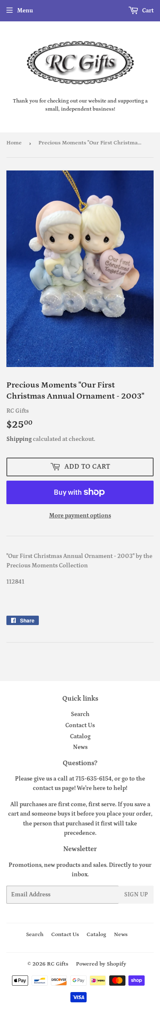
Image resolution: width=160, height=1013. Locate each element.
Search (80, 714)
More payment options (80, 515)
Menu (25, 10)
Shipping (19, 439)
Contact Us (80, 725)
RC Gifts (57, 964)
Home (14, 143)
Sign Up (136, 894)
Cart (147, 10)
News (80, 747)
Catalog (80, 736)
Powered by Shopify (101, 964)
